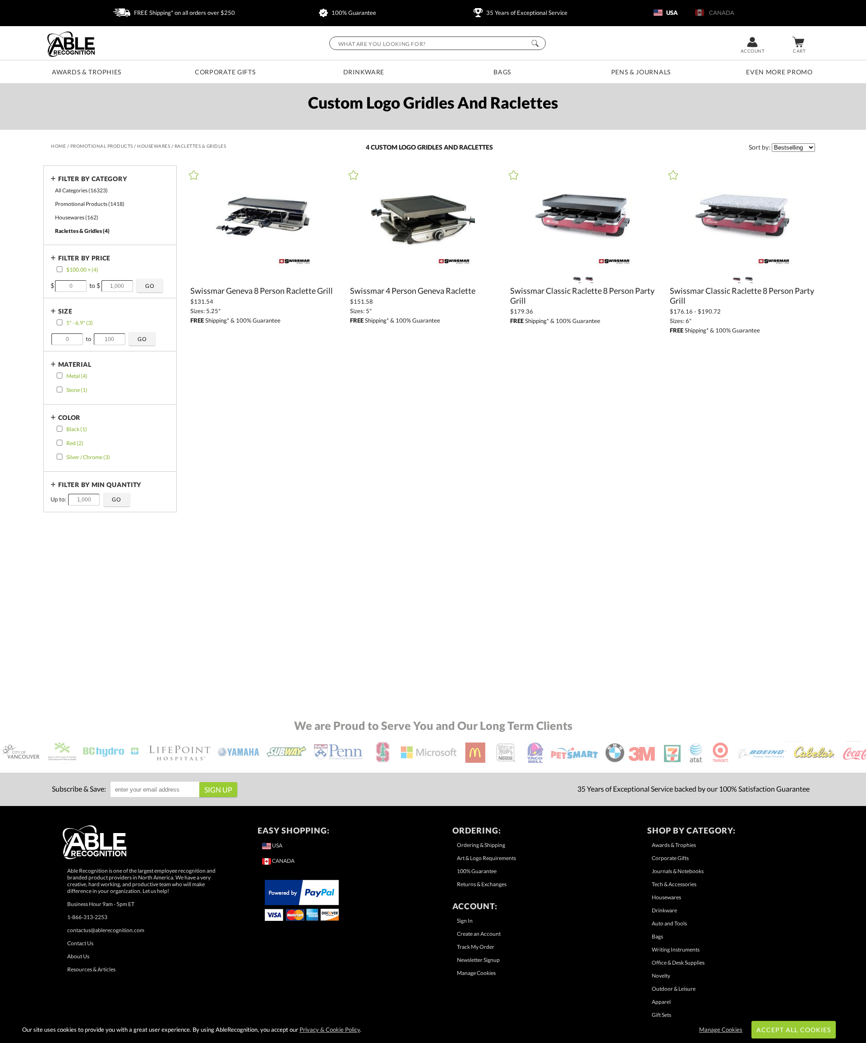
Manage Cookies (476, 973)
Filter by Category (92, 178)
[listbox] (793, 147)
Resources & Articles (91, 969)
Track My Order (475, 946)
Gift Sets (661, 1014)
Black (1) (76, 429)
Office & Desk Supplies (678, 962)
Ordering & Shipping (481, 845)
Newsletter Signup (478, 959)
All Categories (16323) (81, 190)
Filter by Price (84, 258)
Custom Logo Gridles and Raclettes (432, 147)
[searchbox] (437, 43)
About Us (78, 956)
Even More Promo (779, 72)
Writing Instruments (676, 949)
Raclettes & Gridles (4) (82, 231)
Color (69, 417)
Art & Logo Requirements (486, 858)
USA (671, 12)
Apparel (661, 1001)
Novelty (661, 975)
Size (65, 311)
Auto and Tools (669, 923)
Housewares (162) (76, 217)
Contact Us (80, 943)
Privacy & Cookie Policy (329, 1029)
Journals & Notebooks (678, 871)
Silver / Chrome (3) (88, 457)
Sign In (465, 920)
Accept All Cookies (793, 1030)
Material (75, 364)
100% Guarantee (353, 12)
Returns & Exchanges (482, 884)
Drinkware (363, 72)
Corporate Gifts (225, 72)
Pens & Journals (641, 72)
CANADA (720, 12)
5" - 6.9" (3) (79, 322)
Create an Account (479, 933)
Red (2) (74, 443)
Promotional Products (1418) (89, 203)
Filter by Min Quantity (99, 484)
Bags (502, 72)
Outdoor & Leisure (674, 988)
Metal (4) (77, 376)
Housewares (666, 897)
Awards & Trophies (86, 72)
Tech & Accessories (674, 884)
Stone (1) (77, 390)
